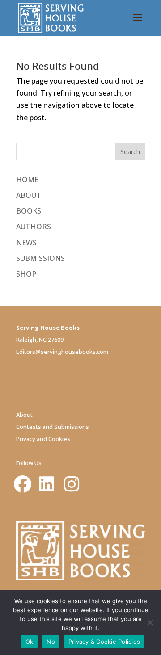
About (24, 415)
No (51, 641)
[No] (149, 622)
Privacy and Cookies (43, 439)
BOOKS (28, 211)
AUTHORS (33, 226)
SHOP (26, 274)
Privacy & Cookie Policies (104, 641)
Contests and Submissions (52, 427)
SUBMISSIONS (40, 258)
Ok (29, 641)
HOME (27, 180)
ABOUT (28, 195)
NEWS (26, 243)
